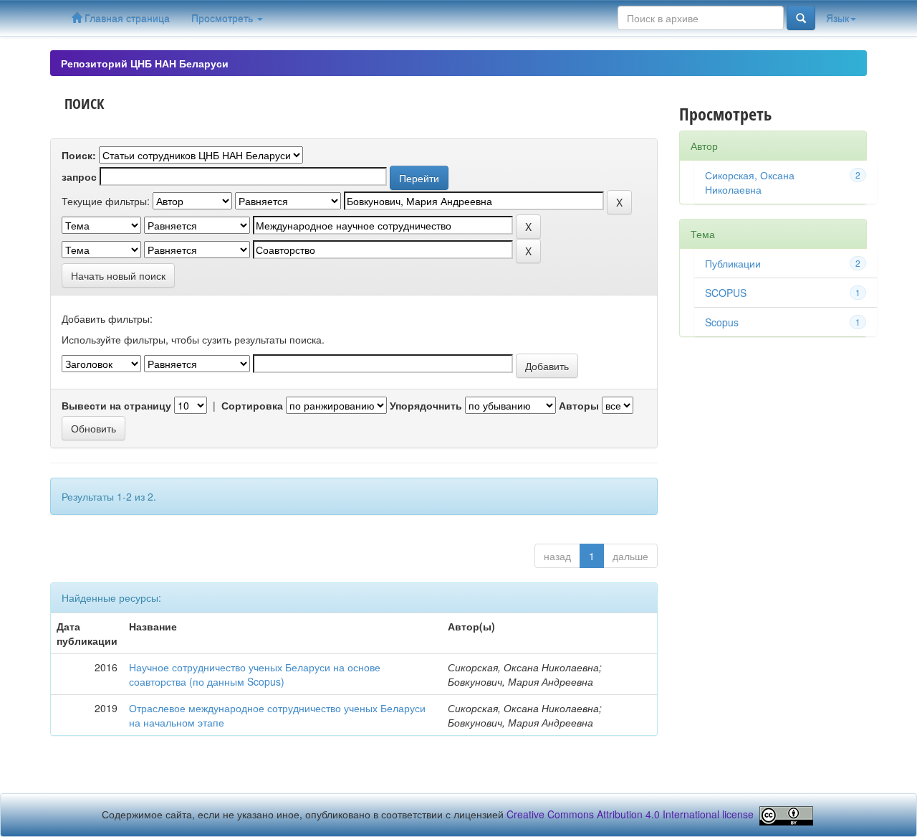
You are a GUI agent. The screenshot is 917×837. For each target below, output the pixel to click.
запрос (79, 176)
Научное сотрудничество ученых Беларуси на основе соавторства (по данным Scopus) (254, 674)
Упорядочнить (426, 405)
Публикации (733, 263)
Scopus (722, 322)
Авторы (579, 405)
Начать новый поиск (118, 275)
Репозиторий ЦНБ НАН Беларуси (145, 63)
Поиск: (79, 155)
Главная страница (126, 18)
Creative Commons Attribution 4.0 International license (630, 814)
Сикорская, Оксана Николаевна (749, 182)
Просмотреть (223, 18)
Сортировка (252, 405)
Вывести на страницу (116, 405)
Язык (837, 18)
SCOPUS (725, 292)
